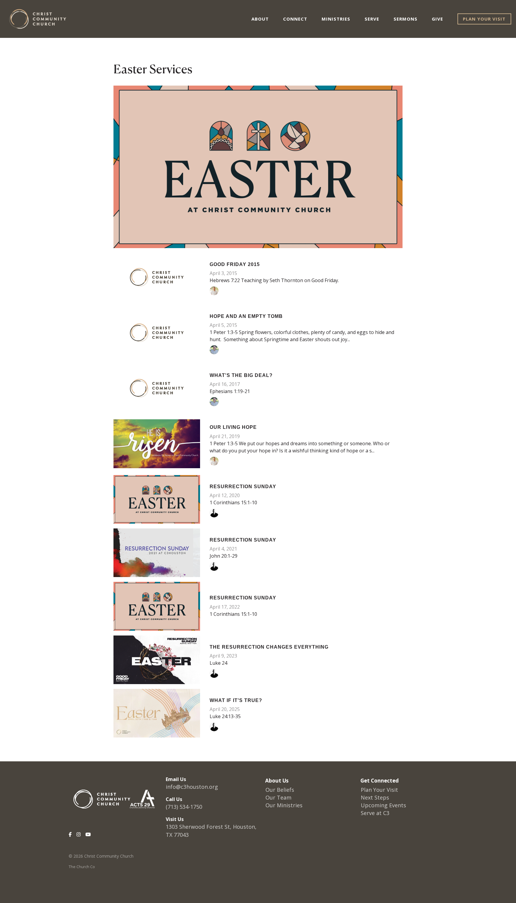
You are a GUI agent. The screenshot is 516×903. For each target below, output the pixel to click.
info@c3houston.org (192, 786)
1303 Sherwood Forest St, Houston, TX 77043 (211, 830)
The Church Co (82, 866)
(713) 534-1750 (184, 806)
